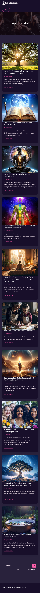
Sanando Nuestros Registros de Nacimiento (17, 175)
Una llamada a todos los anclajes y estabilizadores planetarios (19, 379)
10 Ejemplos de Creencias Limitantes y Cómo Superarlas (20, 430)
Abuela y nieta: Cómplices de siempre (19, 331)
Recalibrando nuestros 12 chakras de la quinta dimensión (19, 226)
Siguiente (32, 569)
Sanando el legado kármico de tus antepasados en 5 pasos (18, 72)
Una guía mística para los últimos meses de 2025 (18, 123)
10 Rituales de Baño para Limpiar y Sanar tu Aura (18, 535)
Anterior (7, 566)
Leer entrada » (8, 87)
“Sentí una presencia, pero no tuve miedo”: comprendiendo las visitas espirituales (18, 279)
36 (18, 569)
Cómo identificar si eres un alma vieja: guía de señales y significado (18, 484)
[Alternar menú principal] (6, 10)
